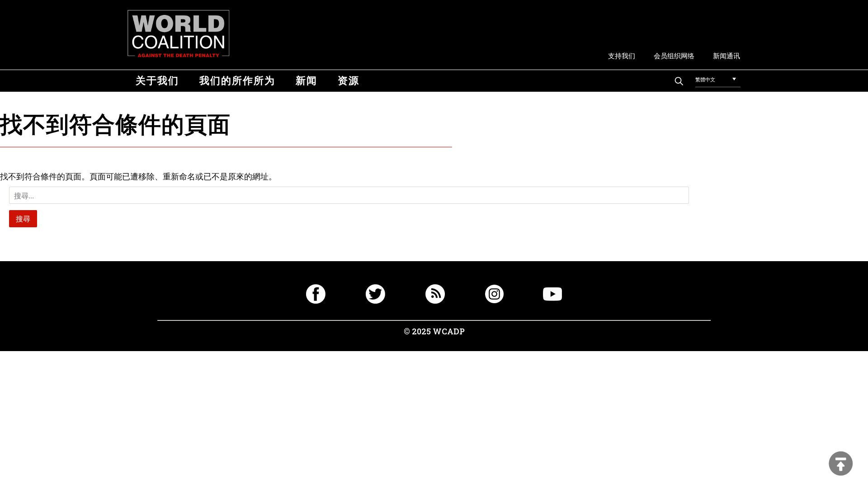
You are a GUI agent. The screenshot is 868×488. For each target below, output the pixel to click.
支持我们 (621, 55)
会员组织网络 (674, 55)
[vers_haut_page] (840, 464)
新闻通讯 (726, 55)
